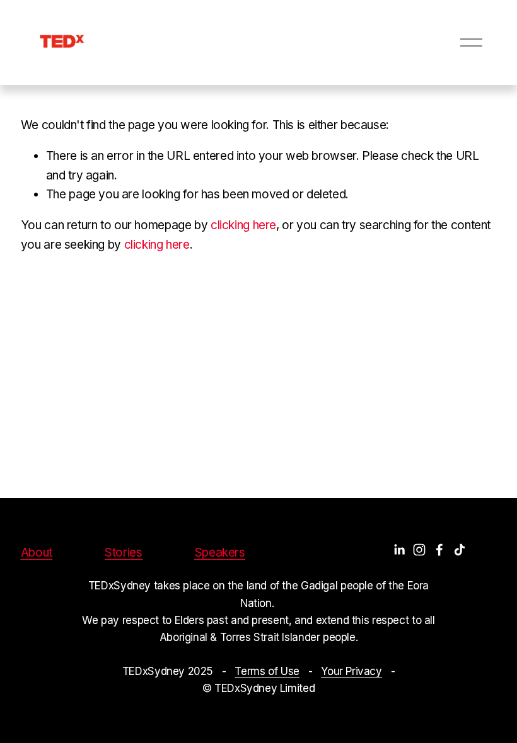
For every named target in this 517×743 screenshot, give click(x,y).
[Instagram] (419, 549)
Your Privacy (351, 671)
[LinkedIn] (399, 549)
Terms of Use (267, 671)
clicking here (243, 225)
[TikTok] (459, 549)
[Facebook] (439, 549)
